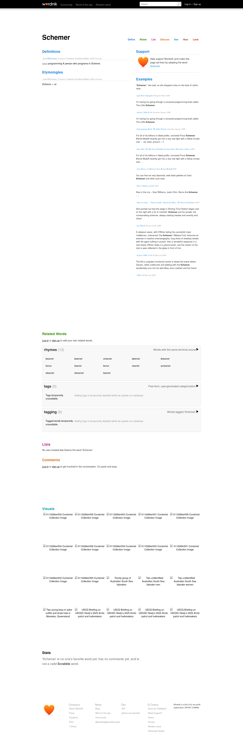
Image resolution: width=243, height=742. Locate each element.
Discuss (164, 39)
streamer (79, 372)
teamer (107, 372)
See (176, 39)
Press (71, 713)
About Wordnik (76, 708)
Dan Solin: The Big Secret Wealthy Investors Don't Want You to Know (163, 149)
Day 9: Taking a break (145, 186)
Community (66, 4)
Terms (151, 717)
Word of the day (84, 4)
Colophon (73, 717)
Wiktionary (52, 58)
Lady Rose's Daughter (145, 95)
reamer (136, 365)
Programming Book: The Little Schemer (152, 129)
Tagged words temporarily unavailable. (59, 422)
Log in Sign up (193, 4)
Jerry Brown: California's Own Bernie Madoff (154, 169)
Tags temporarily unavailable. (54, 396)
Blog (97, 708)
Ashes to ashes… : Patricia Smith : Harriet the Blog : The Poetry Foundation (166, 202)
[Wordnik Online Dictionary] (49, 3)
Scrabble (64, 663)
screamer (166, 365)
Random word (103, 4)
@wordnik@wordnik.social (107, 721)
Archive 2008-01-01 (144, 112)
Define (131, 39)
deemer (136, 358)
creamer (107, 358)
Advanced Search (156, 730)
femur (49, 365)
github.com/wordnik (131, 713)
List (153, 39)
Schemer (155, 66)
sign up (56, 340)
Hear (185, 39)
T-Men (139, 275)
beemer (78, 358)
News (98, 704)
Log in (45, 340)
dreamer (165, 358)
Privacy (151, 721)
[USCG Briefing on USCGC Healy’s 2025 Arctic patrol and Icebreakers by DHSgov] (90, 612)
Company (74, 704)
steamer (50, 372)
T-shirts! (73, 726)
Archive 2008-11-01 (144, 255)
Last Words (141, 225)
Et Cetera (153, 704)
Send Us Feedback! (157, 708)
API (123, 708)
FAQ (71, 721)
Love (196, 39)
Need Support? (155, 713)
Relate (143, 39)
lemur (106, 365)
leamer (78, 365)
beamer (50, 358)
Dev (123, 704)
